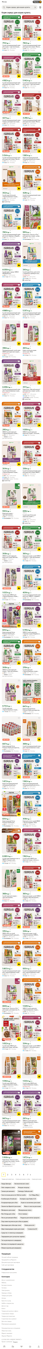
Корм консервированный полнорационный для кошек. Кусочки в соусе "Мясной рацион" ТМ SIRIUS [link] (31, 158)
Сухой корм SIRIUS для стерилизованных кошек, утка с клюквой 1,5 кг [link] (30, 1084)
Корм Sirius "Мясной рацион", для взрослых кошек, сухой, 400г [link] (31, 390)
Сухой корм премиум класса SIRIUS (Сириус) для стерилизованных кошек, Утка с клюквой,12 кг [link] (11, 859)
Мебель (4, 1282)
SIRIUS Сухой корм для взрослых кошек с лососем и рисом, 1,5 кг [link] (31, 432)
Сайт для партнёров (8, 1265)
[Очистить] (35, 7)
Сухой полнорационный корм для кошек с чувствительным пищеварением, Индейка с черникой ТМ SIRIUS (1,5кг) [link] (11, 46)
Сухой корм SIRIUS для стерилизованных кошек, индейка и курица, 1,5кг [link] (10, 595)
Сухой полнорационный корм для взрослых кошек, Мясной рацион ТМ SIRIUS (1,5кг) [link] (32, 46)
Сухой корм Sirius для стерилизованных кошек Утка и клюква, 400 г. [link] (9, 195)
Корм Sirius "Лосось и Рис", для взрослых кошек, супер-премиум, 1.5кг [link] (31, 235)
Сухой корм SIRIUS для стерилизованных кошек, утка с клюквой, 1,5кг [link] (10, 1084)
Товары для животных (8, 1316)
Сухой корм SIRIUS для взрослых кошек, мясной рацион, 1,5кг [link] (9, 1046)
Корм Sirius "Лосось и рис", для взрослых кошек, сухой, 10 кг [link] (10, 1160)
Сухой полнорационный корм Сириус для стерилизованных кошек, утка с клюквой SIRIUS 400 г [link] (32, 195)
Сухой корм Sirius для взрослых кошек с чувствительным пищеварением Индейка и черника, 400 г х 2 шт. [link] (31, 515)
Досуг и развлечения (8, 1280)
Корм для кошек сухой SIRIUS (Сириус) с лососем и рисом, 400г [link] (32, 1046)
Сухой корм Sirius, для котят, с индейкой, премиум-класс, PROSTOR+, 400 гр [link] (31, 272)
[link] (6, 1183)
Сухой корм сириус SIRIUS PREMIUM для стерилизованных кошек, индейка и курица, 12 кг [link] (10, 272)
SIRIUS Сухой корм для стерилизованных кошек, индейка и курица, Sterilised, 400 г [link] (31, 1121)
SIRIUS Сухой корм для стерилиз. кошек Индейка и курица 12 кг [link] (31, 633)
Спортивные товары (8, 1313)
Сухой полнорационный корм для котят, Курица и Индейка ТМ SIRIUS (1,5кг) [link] (11, 235)
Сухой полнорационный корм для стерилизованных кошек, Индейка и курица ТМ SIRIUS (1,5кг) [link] (11, 1121)
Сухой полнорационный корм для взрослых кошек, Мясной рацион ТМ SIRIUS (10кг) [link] (32, 121)
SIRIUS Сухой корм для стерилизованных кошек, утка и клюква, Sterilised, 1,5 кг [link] (31, 1009)
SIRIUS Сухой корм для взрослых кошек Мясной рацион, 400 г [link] (9, 556)
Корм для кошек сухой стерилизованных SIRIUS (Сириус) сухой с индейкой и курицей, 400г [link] (31, 934)
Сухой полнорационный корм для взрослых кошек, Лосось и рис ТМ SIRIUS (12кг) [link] (11, 313)
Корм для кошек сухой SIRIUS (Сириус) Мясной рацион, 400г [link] (32, 896)
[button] (40, 7)
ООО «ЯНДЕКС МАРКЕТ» (14, 1339)
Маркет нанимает (7, 1333)
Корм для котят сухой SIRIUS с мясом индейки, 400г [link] (31, 821)
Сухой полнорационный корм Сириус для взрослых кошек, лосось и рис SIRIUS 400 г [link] (11, 121)
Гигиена (4, 1288)
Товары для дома (7, 1295)
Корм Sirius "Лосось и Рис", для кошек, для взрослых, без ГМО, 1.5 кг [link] (11, 1009)
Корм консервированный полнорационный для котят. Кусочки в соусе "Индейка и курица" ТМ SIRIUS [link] (31, 784)
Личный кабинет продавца (10, 1257)
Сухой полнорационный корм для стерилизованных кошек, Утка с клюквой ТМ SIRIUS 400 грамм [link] (32, 746)
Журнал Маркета (7, 1336)
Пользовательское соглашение (11, 1328)
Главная (4, 1346)
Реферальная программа (9, 1272)
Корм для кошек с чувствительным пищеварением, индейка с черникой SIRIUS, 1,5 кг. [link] (10, 514)
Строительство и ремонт (9, 1319)
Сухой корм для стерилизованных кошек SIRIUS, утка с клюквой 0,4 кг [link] (31, 670)
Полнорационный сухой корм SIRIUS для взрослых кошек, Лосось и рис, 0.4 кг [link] (11, 351)
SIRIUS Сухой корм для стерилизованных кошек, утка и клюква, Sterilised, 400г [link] (10, 432)
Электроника (6, 1290)
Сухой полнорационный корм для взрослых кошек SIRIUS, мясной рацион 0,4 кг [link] (32, 471)
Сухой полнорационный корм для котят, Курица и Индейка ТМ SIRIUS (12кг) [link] (32, 313)
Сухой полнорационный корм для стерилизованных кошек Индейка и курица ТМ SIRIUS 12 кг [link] (11, 390)
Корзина (30, 1346)
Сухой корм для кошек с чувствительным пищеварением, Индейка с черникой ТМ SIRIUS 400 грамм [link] (10, 896)
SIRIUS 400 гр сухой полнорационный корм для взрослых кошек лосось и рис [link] (10, 934)
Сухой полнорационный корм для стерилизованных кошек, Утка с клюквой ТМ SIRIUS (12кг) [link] (11, 971)
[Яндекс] (15, 1342)
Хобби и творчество (8, 1303)
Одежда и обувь (7, 1293)
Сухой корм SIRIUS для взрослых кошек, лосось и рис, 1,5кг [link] (30, 859)
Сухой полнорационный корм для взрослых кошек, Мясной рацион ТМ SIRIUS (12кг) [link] (11, 158)
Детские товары (7, 1321)
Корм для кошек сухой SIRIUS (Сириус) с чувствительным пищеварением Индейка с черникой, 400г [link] (32, 556)
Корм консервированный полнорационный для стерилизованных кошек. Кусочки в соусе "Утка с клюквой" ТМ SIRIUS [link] (30, 1160)
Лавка (13, 1346)
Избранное (21, 1346)
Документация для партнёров (11, 1262)
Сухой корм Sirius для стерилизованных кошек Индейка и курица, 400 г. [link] (10, 471)
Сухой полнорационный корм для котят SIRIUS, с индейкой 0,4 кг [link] (32, 595)
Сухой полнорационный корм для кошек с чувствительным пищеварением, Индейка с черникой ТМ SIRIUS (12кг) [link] (32, 83)
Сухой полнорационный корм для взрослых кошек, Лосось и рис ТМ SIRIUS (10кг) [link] (11, 83)
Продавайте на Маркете (9, 1260)
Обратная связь (6, 1331)
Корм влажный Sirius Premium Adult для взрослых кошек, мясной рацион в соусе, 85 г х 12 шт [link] (11, 746)
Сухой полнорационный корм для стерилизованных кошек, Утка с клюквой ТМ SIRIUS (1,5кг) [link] (32, 971)
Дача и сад (5, 1306)
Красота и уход (6, 1301)
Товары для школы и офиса (10, 1311)
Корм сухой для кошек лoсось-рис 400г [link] (29, 351)
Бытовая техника (7, 1285)
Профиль (38, 1346)
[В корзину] (19, 38)
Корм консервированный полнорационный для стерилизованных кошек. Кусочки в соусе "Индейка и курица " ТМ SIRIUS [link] (11, 784)
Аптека (4, 1298)
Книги (3, 1308)
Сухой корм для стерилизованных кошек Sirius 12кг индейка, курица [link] (10, 709)
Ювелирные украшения (9, 1324)
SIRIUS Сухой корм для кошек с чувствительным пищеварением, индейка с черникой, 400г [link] (10, 670)
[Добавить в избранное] (19, 17)
